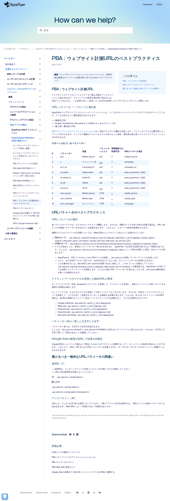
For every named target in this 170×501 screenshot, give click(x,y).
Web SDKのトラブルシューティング (26, 186)
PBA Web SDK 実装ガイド (63, 467)
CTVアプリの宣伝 (18, 107)
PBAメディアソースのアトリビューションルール (73, 131)
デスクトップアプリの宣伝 (22, 120)
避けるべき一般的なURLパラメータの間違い (141, 88)
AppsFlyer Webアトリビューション (24, 131)
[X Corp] (74, 434)
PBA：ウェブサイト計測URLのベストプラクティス (26, 202)
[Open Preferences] (5, 497)
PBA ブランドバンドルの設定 (25, 163)
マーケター (23, 49)
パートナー (9, 239)
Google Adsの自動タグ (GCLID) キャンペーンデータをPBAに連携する (83, 472)
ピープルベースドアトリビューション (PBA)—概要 (26, 147)
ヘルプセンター (10, 49)
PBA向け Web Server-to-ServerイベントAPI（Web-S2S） (26, 174)
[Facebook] (70, 434)
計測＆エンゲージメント (16, 69)
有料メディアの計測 (16, 74)
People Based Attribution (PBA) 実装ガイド (125, 49)
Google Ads (96, 344)
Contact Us (56, 492)
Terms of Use (42, 492)
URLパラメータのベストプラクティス (138, 84)
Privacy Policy (26, 492)
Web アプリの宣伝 (97, 49)
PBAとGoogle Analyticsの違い (26, 223)
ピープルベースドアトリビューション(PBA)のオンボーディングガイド (26, 156)
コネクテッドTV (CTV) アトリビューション (53, 49)
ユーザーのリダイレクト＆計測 (21, 79)
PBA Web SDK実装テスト (24, 180)
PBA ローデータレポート (63, 462)
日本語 (159, 4)
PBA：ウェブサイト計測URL (135, 81)
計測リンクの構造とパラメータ (66, 452)
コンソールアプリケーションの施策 (23, 113)
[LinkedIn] (77, 434)
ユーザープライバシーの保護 (20, 228)
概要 (10, 97)
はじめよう (10, 64)
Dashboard (147, 4)
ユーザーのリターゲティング (20, 84)
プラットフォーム (80, 49)
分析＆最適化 (11, 233)
